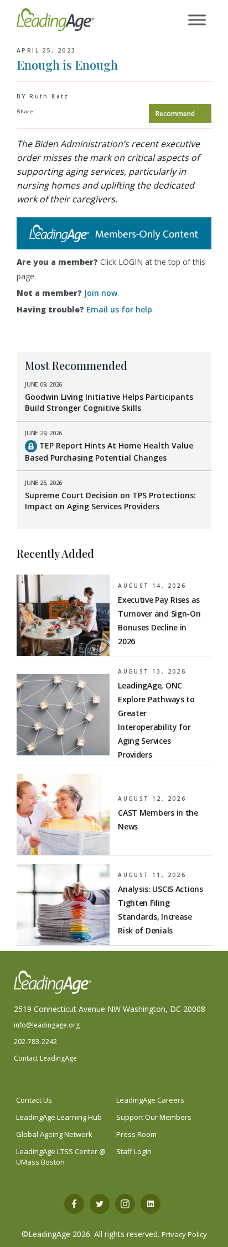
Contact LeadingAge (45, 1058)
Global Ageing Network (54, 1134)
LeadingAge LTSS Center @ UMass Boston (61, 1156)
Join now (100, 293)
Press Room (136, 1134)
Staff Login (134, 1151)
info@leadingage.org (47, 1025)
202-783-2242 (35, 1041)
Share (25, 112)
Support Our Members (153, 1117)
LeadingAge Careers (150, 1100)
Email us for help (119, 309)
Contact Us (34, 1100)
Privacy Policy (184, 1234)
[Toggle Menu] (197, 20)
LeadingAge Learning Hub (59, 1117)
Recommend (175, 113)
